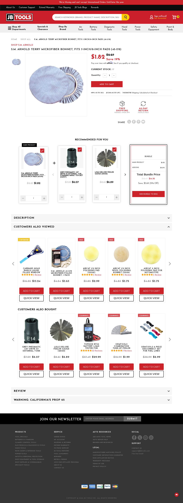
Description (24, 218)
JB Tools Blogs (81, 8)
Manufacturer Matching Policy (107, 452)
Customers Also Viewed (34, 227)
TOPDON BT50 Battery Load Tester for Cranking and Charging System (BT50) (91, 346)
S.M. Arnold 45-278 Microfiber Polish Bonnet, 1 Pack (61, 273)
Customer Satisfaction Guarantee (108, 455)
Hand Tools (124, 28)
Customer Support (27, 8)
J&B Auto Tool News (102, 437)
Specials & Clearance (42, 28)
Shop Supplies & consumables (28, 462)
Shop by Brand (63, 28)
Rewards (95, 8)
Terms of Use (98, 463)
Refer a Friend (60, 459)
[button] (53, 174)
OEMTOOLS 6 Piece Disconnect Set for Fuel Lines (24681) (151, 349)
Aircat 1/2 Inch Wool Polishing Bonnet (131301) (121, 270)
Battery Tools (93, 28)
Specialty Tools (22, 465)
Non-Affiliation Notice (103, 458)
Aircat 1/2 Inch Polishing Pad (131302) (91, 270)
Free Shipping (64, 8)
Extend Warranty (46, 8)
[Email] (143, 122)
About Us (10, 8)
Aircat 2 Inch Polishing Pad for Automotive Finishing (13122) (151, 270)
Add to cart (31, 291)
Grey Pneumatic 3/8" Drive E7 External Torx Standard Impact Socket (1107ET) (31, 349)
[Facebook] (134, 122)
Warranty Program (101, 461)
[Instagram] (151, 437)
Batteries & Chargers (24, 439)
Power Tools (138, 28)
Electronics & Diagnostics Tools (30, 445)
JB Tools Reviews (61, 451)
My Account (59, 439)
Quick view (31, 298)
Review (20, 391)
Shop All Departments (19, 28)
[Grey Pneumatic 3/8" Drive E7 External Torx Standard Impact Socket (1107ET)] (31, 335)
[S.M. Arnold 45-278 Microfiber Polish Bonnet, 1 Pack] (61, 259)
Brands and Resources (103, 442)
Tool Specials (21, 437)
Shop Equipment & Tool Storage (29, 459)
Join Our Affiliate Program (66, 462)
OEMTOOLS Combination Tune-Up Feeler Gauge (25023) (121, 346)
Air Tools (80, 28)
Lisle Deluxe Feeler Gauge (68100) (61, 349)
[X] (129, 122)
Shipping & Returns (62, 442)
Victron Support (61, 448)
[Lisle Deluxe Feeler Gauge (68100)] (61, 332)
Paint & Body (170, 28)
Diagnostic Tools (109, 28)
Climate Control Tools (25, 442)
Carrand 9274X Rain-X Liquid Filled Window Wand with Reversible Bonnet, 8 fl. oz (31, 270)
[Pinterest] (138, 122)
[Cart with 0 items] (174, 17)
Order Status (59, 437)
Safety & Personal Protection (28, 456)
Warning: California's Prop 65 (39, 400)
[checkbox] (42, 150)
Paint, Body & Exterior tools (28, 451)
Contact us (137, 448)
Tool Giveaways (61, 454)
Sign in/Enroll (160, 16)
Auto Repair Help (100, 439)
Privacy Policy (99, 466)
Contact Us (59, 468)
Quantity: (96, 75)
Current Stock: (102, 69)
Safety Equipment (153, 28)
